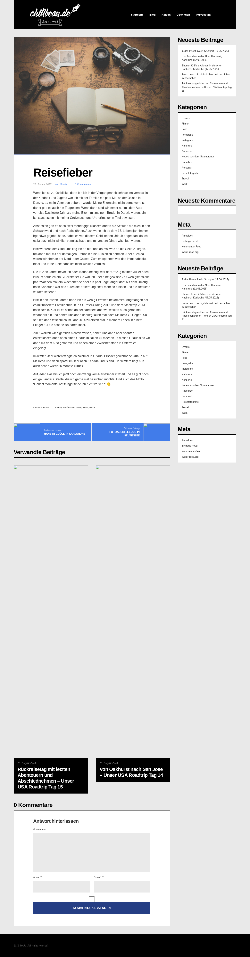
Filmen (185, 123)
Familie (58, 407)
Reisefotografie (190, 173)
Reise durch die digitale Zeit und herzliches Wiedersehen (206, 76)
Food (184, 129)
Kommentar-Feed (191, 246)
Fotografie (187, 134)
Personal (37, 407)
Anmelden (187, 235)
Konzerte (187, 151)
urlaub (92, 407)
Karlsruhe (187, 145)
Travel (46, 407)
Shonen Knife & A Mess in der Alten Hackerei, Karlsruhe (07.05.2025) (202, 67)
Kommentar (39, 829)
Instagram (187, 140)
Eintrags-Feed (189, 241)
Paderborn (187, 162)
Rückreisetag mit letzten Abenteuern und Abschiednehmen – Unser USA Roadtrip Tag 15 (207, 87)
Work (185, 184)
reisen (78, 407)
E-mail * (99, 877)
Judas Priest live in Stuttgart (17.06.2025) (205, 50)
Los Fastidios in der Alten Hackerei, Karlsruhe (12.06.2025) (202, 58)
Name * (37, 877)
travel (85, 407)
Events (186, 118)
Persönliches (69, 407)
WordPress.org (190, 252)
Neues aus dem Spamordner (198, 156)
